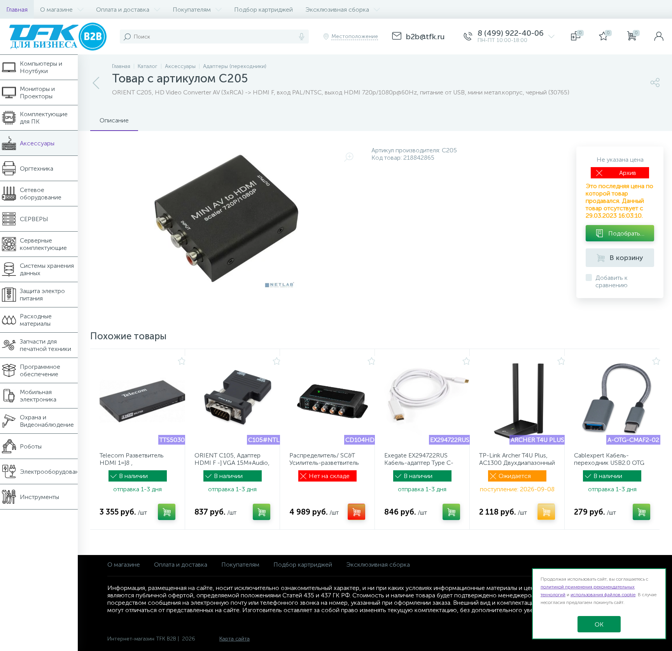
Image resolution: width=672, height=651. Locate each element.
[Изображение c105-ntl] (237, 401)
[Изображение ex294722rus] (427, 401)
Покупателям (240, 564)
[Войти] (659, 37)
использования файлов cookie (602, 594)
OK (599, 624)
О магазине (123, 564)
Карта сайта (234, 638)
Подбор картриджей (302, 564)
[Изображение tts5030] (143, 401)
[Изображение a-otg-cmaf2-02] (617, 401)
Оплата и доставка (180, 564)
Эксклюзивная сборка (378, 564)
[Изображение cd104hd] (332, 401)
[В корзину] (166, 512)
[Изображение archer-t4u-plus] (522, 401)
